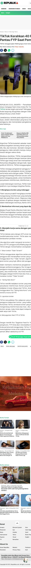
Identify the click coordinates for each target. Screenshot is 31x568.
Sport (26, 532)
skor (23, 8)
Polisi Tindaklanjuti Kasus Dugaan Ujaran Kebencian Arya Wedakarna (7, 135)
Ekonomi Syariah (14, 8)
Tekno (6, 31)
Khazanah (2, 530)
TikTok (3, 109)
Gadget (8, 12)
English (27, 537)
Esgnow (2, 537)
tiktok (2, 346)
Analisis (15, 532)
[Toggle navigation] (2, 3)
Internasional (3, 534)
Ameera (2, 527)
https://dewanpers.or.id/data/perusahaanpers (14, 559)
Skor (26, 527)
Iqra (14, 530)
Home (1, 31)
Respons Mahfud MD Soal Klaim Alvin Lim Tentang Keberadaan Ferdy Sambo (23, 135)
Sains (2, 12)
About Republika (4, 547)
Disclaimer (3, 550)
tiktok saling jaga (10, 346)
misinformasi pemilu (22, 346)
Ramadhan (16, 539)
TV (1, 539)
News (1, 532)
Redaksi (15, 547)
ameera (3, 8)
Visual (14, 537)
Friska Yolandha (19, 46)
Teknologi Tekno (13, 31)
